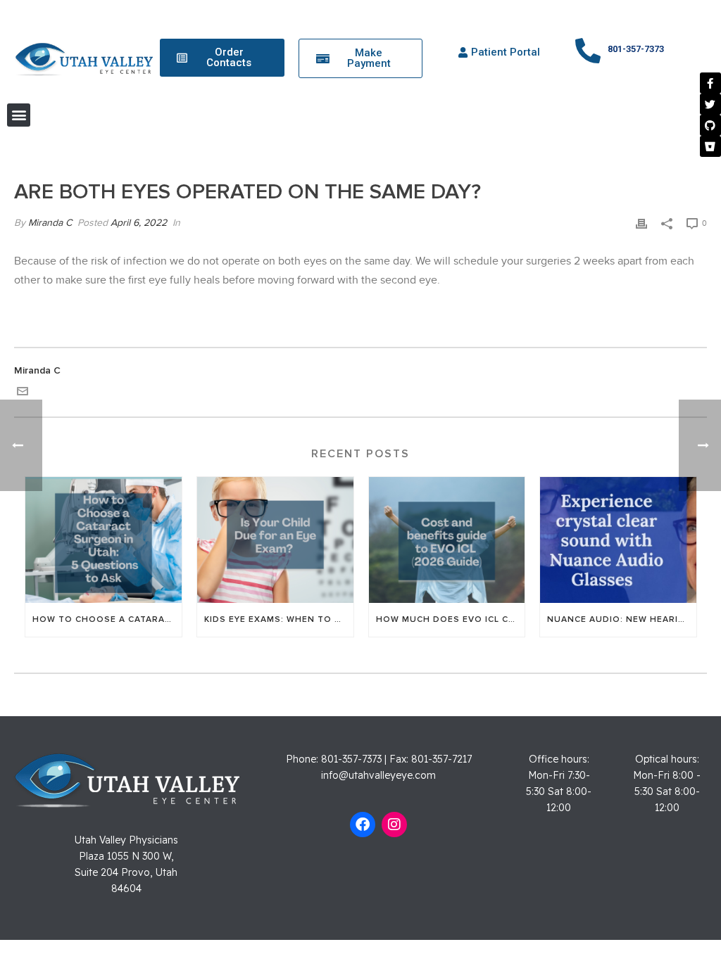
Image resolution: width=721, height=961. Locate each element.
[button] (18, 115)
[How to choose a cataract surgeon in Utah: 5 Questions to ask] (103, 539)
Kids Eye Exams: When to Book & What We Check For (278, 619)
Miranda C (50, 223)
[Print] (641, 223)
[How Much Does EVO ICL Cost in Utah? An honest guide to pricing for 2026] (447, 539)
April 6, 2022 (139, 223)
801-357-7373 (636, 49)
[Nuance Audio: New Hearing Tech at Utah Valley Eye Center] (618, 539)
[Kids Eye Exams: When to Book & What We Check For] (275, 539)
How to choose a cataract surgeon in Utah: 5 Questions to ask (107, 619)
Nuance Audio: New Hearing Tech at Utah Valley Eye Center (621, 619)
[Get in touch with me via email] (22, 394)
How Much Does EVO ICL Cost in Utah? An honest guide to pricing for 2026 (450, 619)
